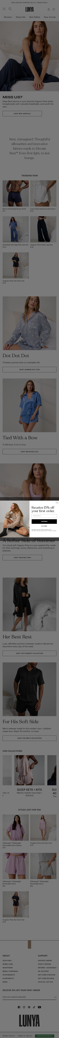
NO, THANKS (44, 526)
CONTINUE (44, 521)
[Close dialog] (57, 502)
